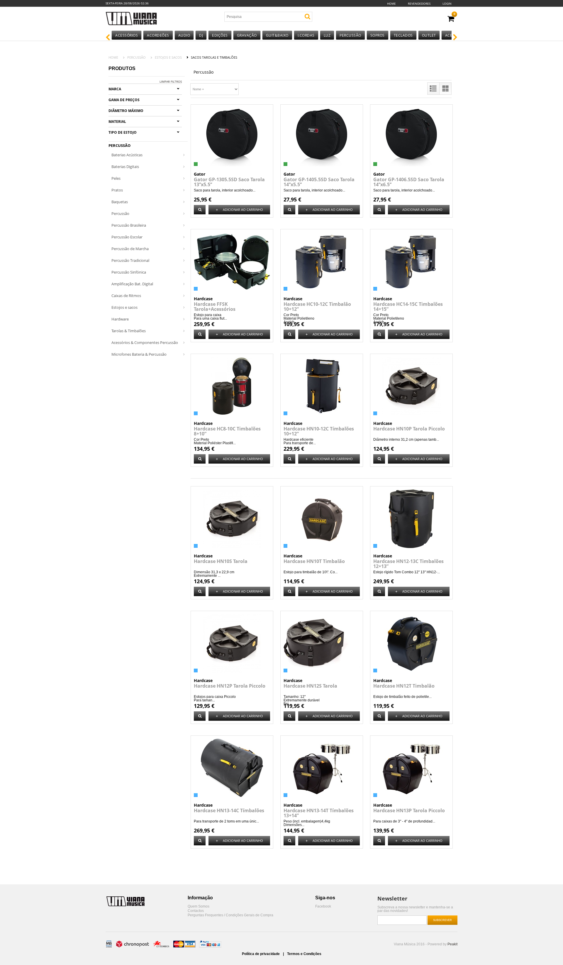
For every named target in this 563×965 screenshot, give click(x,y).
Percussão (350, 35)
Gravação (247, 35)
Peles (116, 178)
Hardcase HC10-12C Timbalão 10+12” (317, 306)
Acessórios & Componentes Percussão (144, 342)
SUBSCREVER (442, 920)
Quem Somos (198, 906)
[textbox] (259, 17)
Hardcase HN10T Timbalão (314, 561)
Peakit (452, 944)
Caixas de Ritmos (126, 295)
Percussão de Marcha (130, 248)
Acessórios (126, 35)
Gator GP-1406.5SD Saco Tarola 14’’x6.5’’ (408, 182)
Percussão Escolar (127, 237)
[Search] (307, 16)
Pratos (117, 190)
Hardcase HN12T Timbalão (404, 686)
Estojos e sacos (168, 57)
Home (391, 3)
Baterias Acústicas (127, 154)
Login (447, 3)
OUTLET (429, 35)
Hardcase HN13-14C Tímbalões (229, 810)
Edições (220, 35)
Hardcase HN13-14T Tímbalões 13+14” (319, 813)
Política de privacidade (261, 954)
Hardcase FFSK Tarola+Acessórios (214, 306)
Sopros (377, 35)
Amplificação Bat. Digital (132, 283)
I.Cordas (306, 35)
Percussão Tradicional (130, 260)
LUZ (327, 35)
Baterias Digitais (125, 166)
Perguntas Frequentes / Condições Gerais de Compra (230, 915)
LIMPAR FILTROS (171, 81)
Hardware (120, 319)
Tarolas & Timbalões (128, 330)
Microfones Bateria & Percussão (139, 354)
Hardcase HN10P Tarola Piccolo (409, 428)
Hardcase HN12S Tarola (310, 686)
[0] (450, 19)
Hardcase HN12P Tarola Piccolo (229, 686)
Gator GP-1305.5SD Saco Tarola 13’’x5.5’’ (229, 182)
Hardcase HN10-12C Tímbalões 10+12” (319, 431)
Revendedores (419, 3)
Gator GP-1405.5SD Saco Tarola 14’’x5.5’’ (319, 182)
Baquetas (119, 201)
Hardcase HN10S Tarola (220, 561)
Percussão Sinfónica (128, 272)
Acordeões (158, 35)
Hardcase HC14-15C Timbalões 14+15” (408, 306)
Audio (184, 35)
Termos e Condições (304, 954)
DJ (201, 35)
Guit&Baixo (277, 35)
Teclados (403, 35)
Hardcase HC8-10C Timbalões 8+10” (227, 431)
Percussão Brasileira (128, 225)
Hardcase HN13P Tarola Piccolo (409, 810)
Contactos (196, 911)
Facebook (323, 906)
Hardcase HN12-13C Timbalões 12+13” (408, 563)
